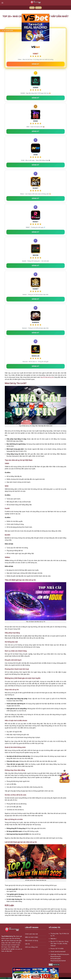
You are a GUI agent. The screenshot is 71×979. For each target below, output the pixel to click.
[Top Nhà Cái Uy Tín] (35, 2)
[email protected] (60, 951)
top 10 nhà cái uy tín (47, 377)
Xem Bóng (38, 7)
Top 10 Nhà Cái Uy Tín (8, 936)
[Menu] (2, 3)
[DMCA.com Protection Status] (54, 964)
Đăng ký (35, 64)
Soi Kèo (32, 7)
